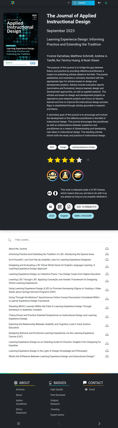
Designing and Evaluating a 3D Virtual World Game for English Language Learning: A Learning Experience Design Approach (52, 267)
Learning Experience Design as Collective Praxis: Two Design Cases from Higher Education (55, 274)
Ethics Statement (21, 411)
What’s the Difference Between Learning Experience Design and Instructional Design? (52, 356)
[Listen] (107, 248)
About (19, 395)
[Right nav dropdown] (69, 3)
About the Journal (18, 248)
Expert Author (57, 414)
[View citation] (50, 207)
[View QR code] (59, 207)
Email (92, 389)
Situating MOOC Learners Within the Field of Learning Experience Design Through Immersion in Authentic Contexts (50, 308)
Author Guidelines (21, 402)
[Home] (12, 3)
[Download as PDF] (69, 207)
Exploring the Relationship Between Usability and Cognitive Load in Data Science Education (50, 326)
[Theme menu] (99, 3)
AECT (52, 147)
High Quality (57, 389)
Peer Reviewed (58, 395)
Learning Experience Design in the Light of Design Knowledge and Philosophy (48, 351)
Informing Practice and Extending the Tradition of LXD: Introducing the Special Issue (51, 254)
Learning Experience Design (83, 147)
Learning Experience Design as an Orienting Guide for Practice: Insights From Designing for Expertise (55, 344)
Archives (20, 389)
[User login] (106, 3)
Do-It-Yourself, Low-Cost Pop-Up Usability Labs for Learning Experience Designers (50, 259)
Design (63, 147)
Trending (55, 409)
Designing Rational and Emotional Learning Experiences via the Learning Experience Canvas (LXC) (51, 335)
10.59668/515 (89, 207)
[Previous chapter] (59, 424)
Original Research (55, 402)
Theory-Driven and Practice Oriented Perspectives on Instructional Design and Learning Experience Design (53, 317)
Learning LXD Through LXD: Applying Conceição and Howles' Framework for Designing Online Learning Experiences (53, 281)
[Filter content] (9, 240)
